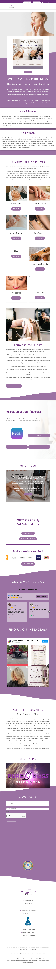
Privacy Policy (15, 953)
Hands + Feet (40, 203)
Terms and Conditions (38, 953)
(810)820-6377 (28, 913)
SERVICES (16, 208)
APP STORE (17, 447)
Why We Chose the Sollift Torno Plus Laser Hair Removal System (28, 478)
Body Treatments (40, 264)
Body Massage (16, 233)
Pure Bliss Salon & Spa (18, 948)
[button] (7, 611)
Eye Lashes (16, 293)
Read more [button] (11, 614)
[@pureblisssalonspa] (9, 641)
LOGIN (39, 435)
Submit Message (11, 820)
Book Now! (28, 72)
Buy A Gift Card (37, 2)
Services (40, 208)
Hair (16, 251)
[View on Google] (9, 604)
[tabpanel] (28, 605)
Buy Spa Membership (28, 538)
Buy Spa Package (27, 2)
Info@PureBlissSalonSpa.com (29, 910)
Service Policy (25, 953)
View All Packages (14, 385)
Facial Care (16, 203)
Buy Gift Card (28, 533)
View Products (28, 563)
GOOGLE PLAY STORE (39, 447)
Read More (28, 494)
